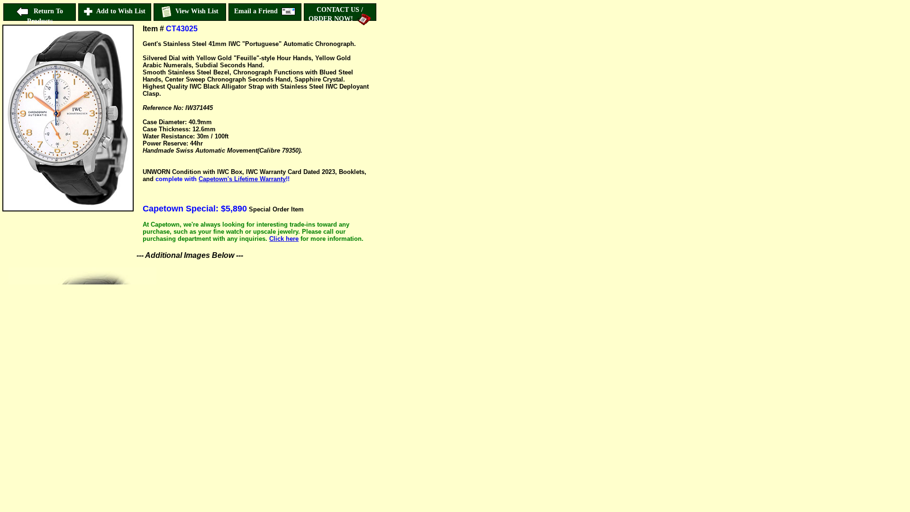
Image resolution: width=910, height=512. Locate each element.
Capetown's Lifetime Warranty (242, 179)
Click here (284, 238)
